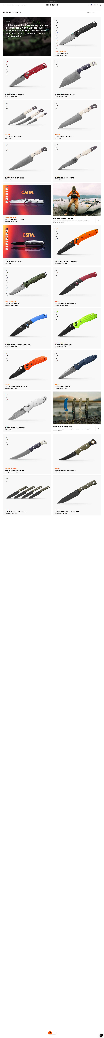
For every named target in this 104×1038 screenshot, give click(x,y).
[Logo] (52, 5)
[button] (101, 1035)
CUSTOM (17, 5)
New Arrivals (52, 1)
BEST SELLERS (10, 5)
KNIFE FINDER (24, 5)
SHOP (4, 5)
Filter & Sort (90, 12)
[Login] (97, 5)
